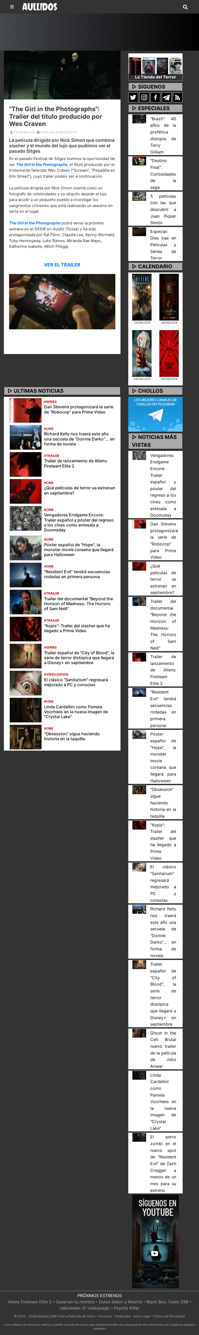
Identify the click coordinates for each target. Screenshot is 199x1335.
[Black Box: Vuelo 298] (169, 353)
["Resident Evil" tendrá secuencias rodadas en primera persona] (25, 574)
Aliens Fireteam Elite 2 (30, 1301)
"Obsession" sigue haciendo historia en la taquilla (72, 736)
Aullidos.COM (47, 1316)
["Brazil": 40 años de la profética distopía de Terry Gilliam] (139, 118)
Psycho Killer (126, 1308)
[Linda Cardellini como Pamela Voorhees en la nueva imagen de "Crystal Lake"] (25, 709)
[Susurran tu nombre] (169, 296)
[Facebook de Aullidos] (155, 97)
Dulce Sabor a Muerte (120, 1301)
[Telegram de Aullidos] (167, 97)
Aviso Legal (141, 1316)
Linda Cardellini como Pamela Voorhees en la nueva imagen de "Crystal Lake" (76, 711)
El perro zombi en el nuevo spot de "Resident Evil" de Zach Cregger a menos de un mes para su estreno (163, 1163)
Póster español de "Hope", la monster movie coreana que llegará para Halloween (78, 549)
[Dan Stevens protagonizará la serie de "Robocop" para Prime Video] (25, 409)
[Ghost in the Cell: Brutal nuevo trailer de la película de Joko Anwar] (139, 1033)
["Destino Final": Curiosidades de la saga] (139, 160)
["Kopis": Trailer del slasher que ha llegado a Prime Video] (25, 628)
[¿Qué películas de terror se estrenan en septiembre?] (25, 490)
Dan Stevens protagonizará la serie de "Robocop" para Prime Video (78, 409)
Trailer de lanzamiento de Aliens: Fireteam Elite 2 (76, 463)
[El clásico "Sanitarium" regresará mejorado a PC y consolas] (25, 682)
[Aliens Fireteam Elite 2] (142, 296)
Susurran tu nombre (75, 1301)
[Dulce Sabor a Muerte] (142, 353)
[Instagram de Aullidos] (144, 97)
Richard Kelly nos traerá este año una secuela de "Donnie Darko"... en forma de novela (79, 438)
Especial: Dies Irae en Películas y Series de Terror (163, 245)
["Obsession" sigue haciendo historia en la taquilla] (25, 736)
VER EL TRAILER (62, 265)
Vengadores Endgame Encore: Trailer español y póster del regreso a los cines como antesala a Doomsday (79, 522)
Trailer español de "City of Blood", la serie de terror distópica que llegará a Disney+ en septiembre (79, 657)
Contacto (105, 1316)
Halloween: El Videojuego (85, 1308)
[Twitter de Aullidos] (133, 97)
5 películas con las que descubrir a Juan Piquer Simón (163, 209)
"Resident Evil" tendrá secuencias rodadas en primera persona (77, 574)
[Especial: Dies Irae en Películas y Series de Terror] (139, 231)
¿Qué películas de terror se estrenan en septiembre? (79, 490)
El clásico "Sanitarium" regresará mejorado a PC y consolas (76, 682)
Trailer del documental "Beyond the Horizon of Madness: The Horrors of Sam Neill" (78, 603)
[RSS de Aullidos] (178, 97)
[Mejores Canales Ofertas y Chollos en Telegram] (155, 414)
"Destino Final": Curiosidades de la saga (163, 174)
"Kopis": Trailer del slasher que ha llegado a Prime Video (77, 628)
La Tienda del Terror (155, 76)
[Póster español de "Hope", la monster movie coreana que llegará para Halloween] (25, 547)
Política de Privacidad (169, 1316)
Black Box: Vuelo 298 (167, 1301)
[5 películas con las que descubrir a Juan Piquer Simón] (139, 195)
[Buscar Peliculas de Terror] (185, 7)
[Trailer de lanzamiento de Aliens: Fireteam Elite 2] (25, 463)
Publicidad (122, 1316)
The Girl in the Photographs (41, 164)
